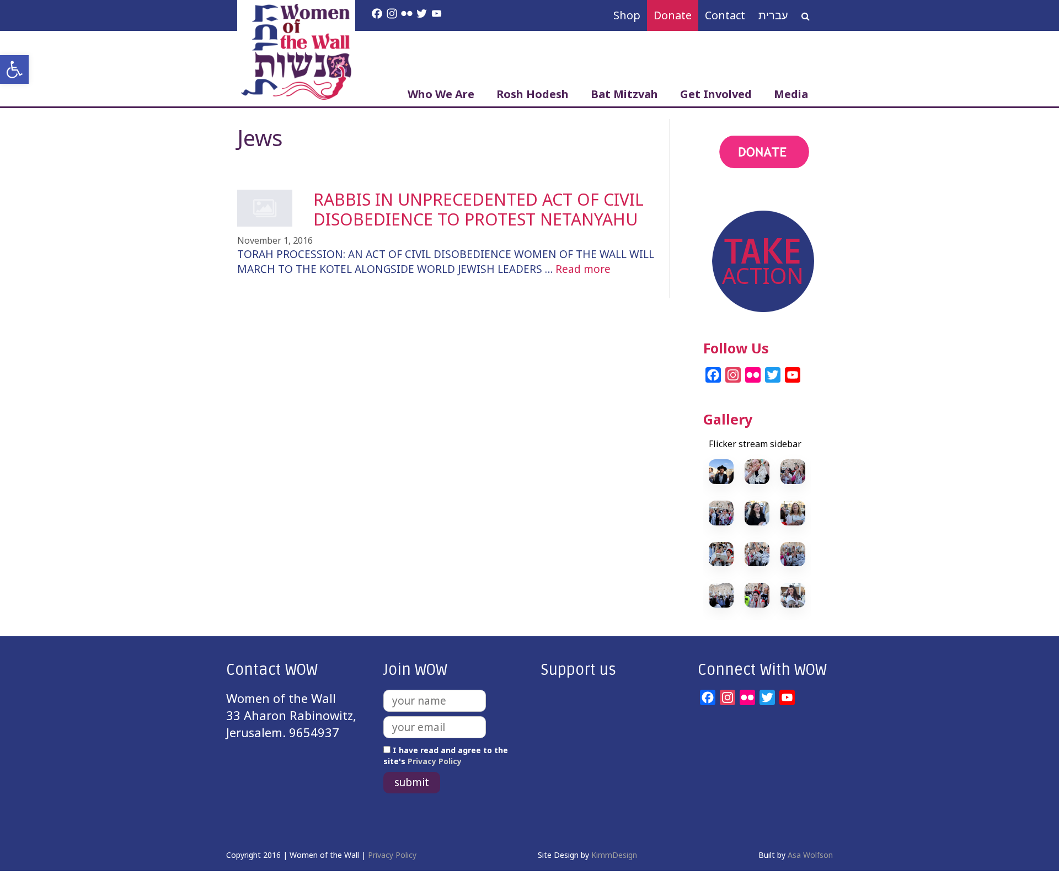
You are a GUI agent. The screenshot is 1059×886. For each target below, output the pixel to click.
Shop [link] (626, 15)
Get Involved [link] (716, 94)
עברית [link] (773, 15)
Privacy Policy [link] (435, 761)
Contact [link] (725, 15)
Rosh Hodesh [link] (532, 94)
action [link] (721, 197)
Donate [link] (673, 15)
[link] (14, 69)
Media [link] (791, 94)
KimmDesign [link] (614, 855)
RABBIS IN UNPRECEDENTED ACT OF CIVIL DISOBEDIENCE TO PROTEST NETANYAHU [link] (478, 209)
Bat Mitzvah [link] (624, 94)
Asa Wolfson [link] (810, 855)
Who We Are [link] (441, 94)
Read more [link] (583, 269)
